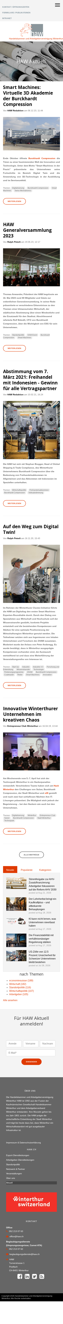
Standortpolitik (18, 335)
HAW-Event (32, 335)
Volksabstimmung (35, 493)
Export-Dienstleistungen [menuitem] (17, 1155)
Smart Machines (24, 338)
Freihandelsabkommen (39, 490)
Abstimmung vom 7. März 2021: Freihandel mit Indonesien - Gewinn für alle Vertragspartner (30, 379)
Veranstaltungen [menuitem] (14, 1173)
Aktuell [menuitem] (9, 1182)
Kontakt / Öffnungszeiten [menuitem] (15, 7)
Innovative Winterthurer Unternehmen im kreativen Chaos (30, 714)
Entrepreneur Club (47, 815)
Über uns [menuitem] (10, 1178)
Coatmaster (9, 675)
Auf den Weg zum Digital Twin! (31, 529)
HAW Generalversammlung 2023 (27, 230)
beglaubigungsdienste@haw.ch (24, 1254)
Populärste (27, 870)
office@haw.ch (16, 1236)
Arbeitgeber (18, 994)
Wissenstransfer (23, 669)
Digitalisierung (18, 188)
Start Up (15, 667)
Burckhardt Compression (41, 158)
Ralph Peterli (14, 242)
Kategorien (45, 870)
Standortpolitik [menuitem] (13, 1164)
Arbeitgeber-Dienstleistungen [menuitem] (20, 1160)
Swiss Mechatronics (23, 191)
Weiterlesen (14, 201)
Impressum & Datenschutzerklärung (23, 1142)
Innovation (47, 675)
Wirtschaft (17, 984)
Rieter (19, 675)
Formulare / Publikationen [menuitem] (16, 13)
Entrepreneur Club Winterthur (22, 726)
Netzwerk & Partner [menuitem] (15, 1169)
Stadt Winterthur (44, 818)
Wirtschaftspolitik (19, 490)
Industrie (26, 667)
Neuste (10, 870)
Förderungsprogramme (14, 672)
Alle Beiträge (31, 855)
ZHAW (29, 672)
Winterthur (32, 815)
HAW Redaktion (15, 110)
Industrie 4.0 (38, 667)
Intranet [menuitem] (7, 18)
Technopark (9, 821)
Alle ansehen (10, 1000)
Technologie (38, 669)
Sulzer (7, 818)
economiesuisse (21, 980)
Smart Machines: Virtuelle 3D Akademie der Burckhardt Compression (28, 95)
